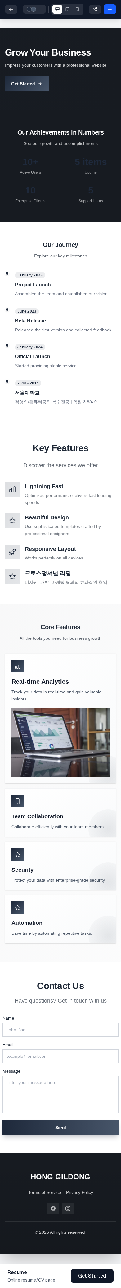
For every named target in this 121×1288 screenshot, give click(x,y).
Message (11, 1071)
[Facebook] (53, 1208)
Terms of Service (44, 1192)
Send (60, 1127)
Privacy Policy (79, 1192)
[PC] (57, 9)
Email (7, 1044)
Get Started (23, 83)
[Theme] (34, 9)
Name (8, 1018)
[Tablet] (67, 9)
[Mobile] (77, 9)
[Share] (95, 9)
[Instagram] (68, 1208)
